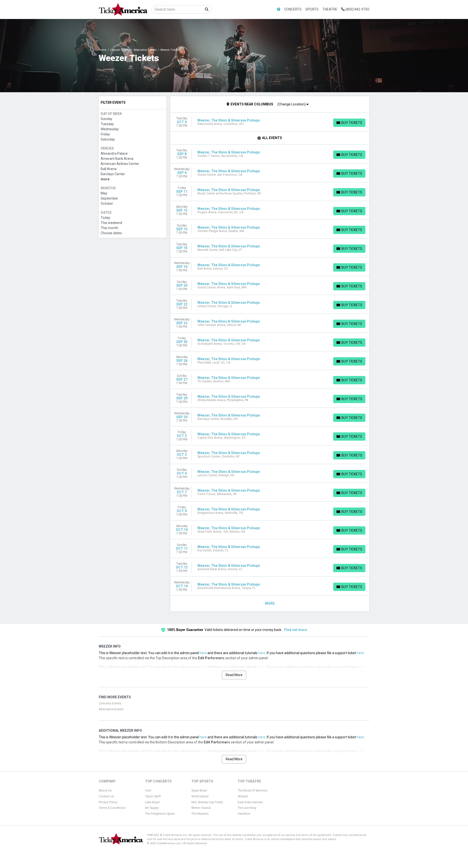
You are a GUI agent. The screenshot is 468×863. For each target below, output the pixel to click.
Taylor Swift (153, 796)
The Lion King (247, 808)
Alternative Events (111, 709)
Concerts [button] (293, 9)
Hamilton (244, 813)
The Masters (200, 813)
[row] (270, 122)
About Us (105, 790)
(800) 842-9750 (357, 9)
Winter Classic (201, 808)
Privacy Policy (108, 802)
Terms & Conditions (112, 808)
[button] (278, 9)
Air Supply (152, 808)
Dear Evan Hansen (250, 802)
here (203, 653)
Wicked (243, 796)
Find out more (295, 630)
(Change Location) (291, 104)
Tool (148, 790)
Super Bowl (199, 790)
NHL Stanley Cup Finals (207, 802)
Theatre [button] (329, 9)
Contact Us (106, 796)
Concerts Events (110, 703)
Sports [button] (312, 9)
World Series (200, 796)
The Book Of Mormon (253, 790)
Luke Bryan (152, 802)
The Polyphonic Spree (160, 813)
